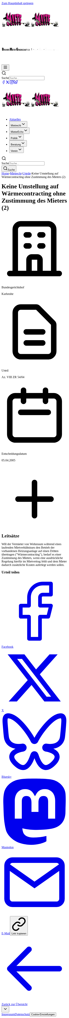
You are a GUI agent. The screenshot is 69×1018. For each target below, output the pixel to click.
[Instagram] (12, 83)
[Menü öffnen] (5, 67)
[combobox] (5, 1009)
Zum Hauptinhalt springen (17, 3)
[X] (8, 83)
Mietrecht (15, 173)
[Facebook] (4, 83)
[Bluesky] (16, 83)
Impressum (8, 1014)
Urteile (26, 173)
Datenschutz (22, 1014)
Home (5, 173)
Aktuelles (15, 119)
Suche (5, 78)
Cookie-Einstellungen (43, 1014)
